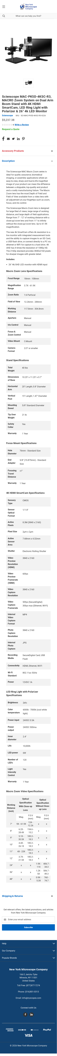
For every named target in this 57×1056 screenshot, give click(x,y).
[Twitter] (13, 139)
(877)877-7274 (33, 985)
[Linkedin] (18, 139)
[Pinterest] (23, 139)
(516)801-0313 (32, 991)
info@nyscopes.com (31, 998)
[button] (21, 124)
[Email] (8, 139)
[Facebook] (3, 139)
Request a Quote (10, 129)
